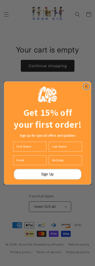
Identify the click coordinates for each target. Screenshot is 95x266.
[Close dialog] (86, 86)
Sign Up (47, 174)
